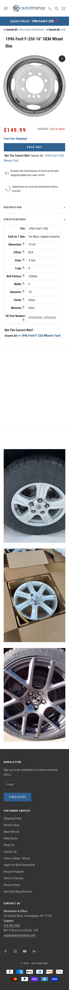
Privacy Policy (12, 885)
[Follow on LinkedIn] (34, 951)
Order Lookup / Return (17, 858)
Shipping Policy (13, 818)
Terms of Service (13, 878)
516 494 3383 (12, 925)
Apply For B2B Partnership (19, 865)
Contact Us (10, 851)
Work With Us (11, 832)
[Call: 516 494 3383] (50, 8)
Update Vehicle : (32, 21)
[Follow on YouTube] (24, 951)
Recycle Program (14, 871)
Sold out (34, 147)
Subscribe (17, 797)
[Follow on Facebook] (5, 951)
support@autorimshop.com (20, 935)
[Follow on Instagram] (15, 951)
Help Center (11, 838)
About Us (9, 845)
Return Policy (12, 825)
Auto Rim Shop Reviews (18, 891)
